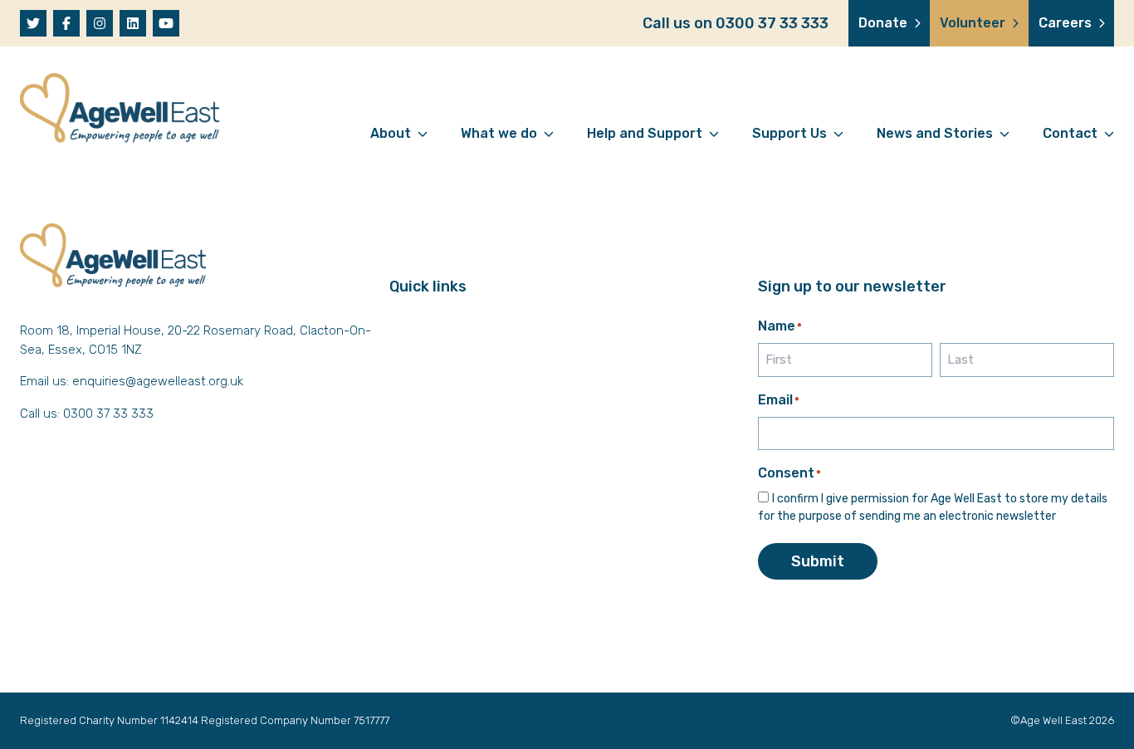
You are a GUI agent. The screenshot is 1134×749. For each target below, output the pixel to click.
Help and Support (644, 133)
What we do (499, 133)
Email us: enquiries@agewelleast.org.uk (131, 381)
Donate (882, 23)
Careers (1065, 23)
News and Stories (935, 133)
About (390, 133)
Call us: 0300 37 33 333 (87, 413)
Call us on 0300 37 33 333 (736, 23)
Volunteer (972, 23)
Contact (1070, 133)
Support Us (789, 133)
